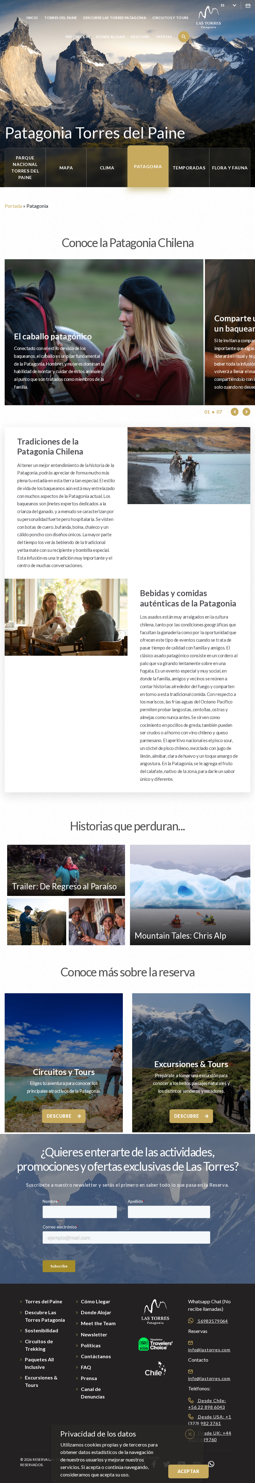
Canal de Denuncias (93, 1392)
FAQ (86, 1367)
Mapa (66, 167)
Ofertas (164, 37)
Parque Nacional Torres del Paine (25, 167)
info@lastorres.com (209, 1349)
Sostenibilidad (41, 1330)
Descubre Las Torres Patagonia (114, 18)
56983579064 (212, 1321)
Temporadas (189, 167)
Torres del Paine (60, 18)
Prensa (89, 1378)
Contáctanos (96, 1356)
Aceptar (188, 1471)
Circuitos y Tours (170, 18)
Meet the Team (98, 1323)
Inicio (32, 18)
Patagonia (148, 166)
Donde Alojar (96, 1312)
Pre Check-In (78, 37)
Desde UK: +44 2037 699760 (209, 1436)
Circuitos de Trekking (39, 1345)
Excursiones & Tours (191, 1064)
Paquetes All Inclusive (39, 1363)
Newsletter (94, 1334)
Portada (13, 206)
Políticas (91, 1345)
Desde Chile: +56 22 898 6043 (207, 1404)
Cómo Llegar (95, 1301)
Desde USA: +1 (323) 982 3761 (209, 1420)
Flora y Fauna (230, 167)
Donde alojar (110, 37)
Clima (107, 167)
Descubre (140, 37)
